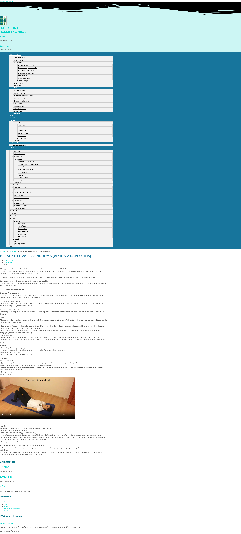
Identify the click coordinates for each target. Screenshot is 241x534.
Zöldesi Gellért (21, 138)
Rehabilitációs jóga (19, 106)
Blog (11, 147)
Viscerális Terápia (22, 81)
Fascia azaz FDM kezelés (26, 65)
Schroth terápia (18, 83)
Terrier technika (22, 76)
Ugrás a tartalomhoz (6, 1)
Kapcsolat (14, 143)
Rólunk (12, 120)
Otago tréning (17, 103)
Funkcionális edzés (19, 90)
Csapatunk (16, 123)
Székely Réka (22, 136)
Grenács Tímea (22, 130)
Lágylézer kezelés (19, 98)
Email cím (4, 46)
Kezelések (13, 88)
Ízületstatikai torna (19, 57)
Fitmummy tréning (19, 93)
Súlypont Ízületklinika (13, 29)
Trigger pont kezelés (24, 78)
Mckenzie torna (18, 60)
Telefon (3, 36)
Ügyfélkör (16, 140)
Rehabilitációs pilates (19, 109)
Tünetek (13, 116)
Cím (2, 486)
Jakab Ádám (21, 128)
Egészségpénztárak (19, 145)
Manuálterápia (17, 62)
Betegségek (14, 113)
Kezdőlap (3, 251)
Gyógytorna (15, 55)
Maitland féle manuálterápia (26, 70)
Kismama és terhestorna (21, 101)
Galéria (12, 118)
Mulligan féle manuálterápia (26, 73)
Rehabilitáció (17, 85)
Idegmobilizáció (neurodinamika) (27, 68)
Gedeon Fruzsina (23, 133)
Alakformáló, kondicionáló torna (23, 96)
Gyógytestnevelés (18, 111)
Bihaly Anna (21, 125)
